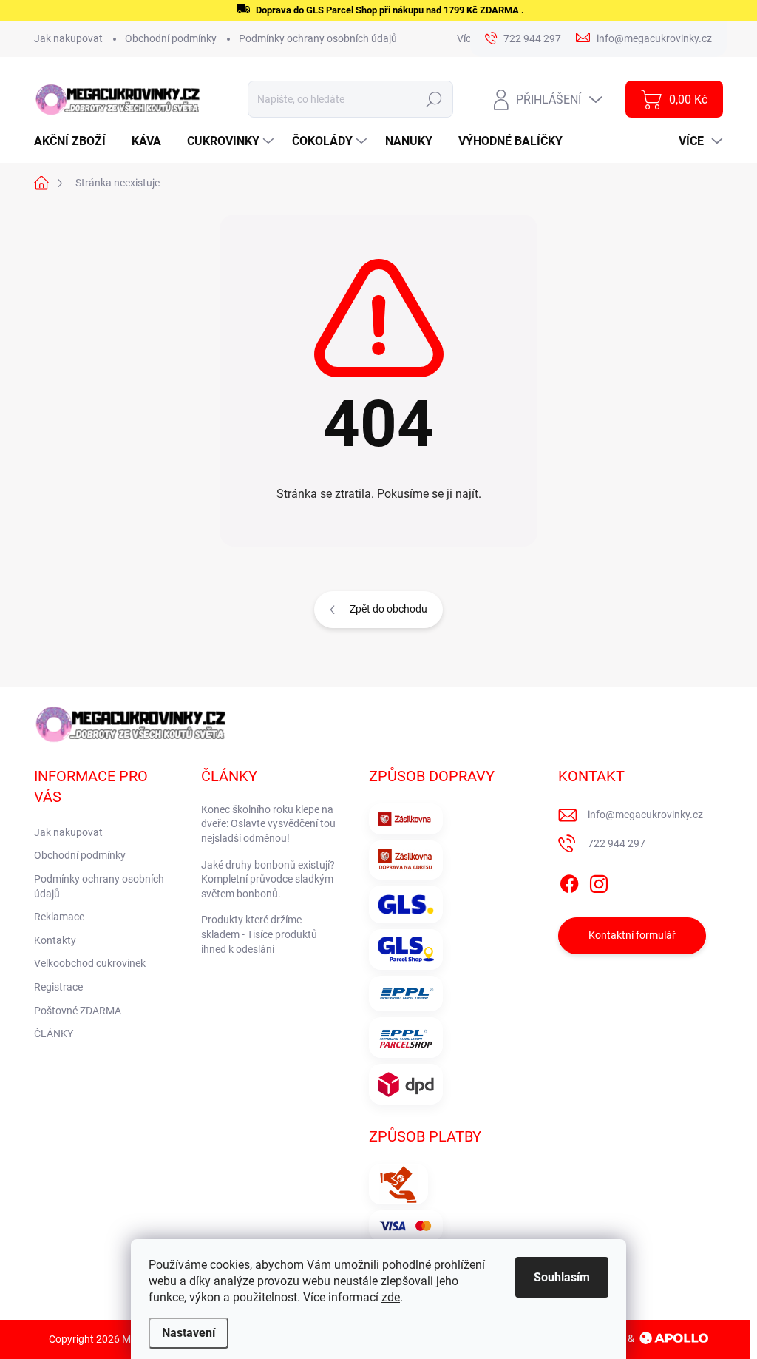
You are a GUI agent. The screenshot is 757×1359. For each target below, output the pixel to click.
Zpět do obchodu (388, 609)
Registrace (58, 987)
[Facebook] (569, 881)
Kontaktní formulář (632, 935)
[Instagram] (599, 881)
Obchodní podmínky (171, 38)
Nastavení (188, 1333)
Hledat (434, 99)
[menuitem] (75, 141)
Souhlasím (562, 1277)
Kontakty (55, 940)
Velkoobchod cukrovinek (90, 963)
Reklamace (59, 917)
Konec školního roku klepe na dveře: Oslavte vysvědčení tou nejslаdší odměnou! (268, 823)
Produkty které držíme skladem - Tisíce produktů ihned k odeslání (259, 934)
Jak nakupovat (68, 38)
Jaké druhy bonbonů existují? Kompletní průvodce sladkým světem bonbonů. (268, 879)
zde (390, 1297)
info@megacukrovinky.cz (645, 814)
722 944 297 (616, 843)
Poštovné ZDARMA (77, 1010)
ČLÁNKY (53, 1033)
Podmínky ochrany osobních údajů (318, 38)
